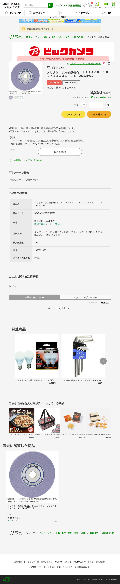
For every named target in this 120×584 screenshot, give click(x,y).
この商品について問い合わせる (85, 63)
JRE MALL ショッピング (15, 37)
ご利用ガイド (20, 562)
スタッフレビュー (85, 297)
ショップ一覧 (33, 562)
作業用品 (93, 533)
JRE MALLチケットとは (83, 562)
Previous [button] (18, 78)
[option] (25, 77)
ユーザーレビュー (34, 297)
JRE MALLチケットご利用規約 (42, 567)
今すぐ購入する (99, 114)
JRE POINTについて (63, 562)
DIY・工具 (57, 37)
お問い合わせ (47, 562)
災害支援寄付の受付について (40, 29)
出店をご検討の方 (64, 567)
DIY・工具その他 (74, 37)
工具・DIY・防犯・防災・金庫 (70, 533)
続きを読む (60, 151)
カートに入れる (73, 114)
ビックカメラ (45, 533)
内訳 (109, 97)
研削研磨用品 (108, 533)
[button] (103, 361)
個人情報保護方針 (82, 567)
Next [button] (32, 78)
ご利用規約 (100, 562)
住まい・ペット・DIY (37, 37)
